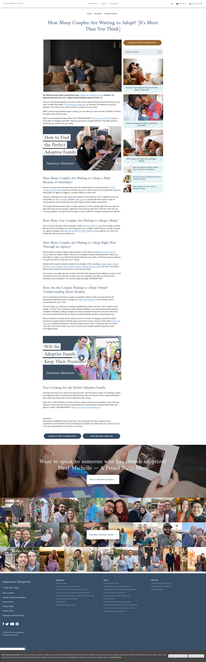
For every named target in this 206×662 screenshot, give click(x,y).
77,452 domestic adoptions (75, 104)
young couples (105, 264)
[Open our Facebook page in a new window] (3, 623)
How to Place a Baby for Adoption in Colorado (72, 590)
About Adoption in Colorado (161, 586)
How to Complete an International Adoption (119, 608)
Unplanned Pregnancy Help (65, 605)
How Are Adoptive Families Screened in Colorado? (142, 124)
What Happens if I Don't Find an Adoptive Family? (144, 187)
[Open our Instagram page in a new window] (17, 623)
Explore (114, 4)
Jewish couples (95, 266)
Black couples (68, 266)
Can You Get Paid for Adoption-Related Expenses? (73, 593)
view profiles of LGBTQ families (80, 231)
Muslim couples (81, 266)
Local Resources (157, 590)
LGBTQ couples (61, 199)
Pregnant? (93, 4)
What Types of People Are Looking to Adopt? (141, 160)
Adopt (104, 4)
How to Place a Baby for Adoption (67, 586)
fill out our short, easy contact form (86, 407)
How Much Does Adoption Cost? (114, 593)
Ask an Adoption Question (102, 479)
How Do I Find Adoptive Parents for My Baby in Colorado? (142, 89)
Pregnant (98, 14)
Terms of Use (8, 602)
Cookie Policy (8, 611)
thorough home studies (84, 299)
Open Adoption (61, 602)
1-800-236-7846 (11, 587)
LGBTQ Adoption (108, 599)
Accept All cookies (196, 656)
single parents (80, 199)
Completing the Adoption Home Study (116, 596)
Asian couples (56, 266)
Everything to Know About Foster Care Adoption (120, 605)
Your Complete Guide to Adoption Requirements (120, 590)
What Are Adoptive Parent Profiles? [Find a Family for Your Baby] (146, 168)
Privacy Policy (8, 606)
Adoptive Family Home (110, 583)
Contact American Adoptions (14, 597)
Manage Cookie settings (178, 656)
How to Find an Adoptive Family (66, 599)
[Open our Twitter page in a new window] (7, 623)
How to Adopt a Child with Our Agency (116, 586)
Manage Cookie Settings (13, 615)
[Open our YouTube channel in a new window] (12, 623)
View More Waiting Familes (101, 534)
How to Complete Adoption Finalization (117, 602)
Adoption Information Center (161, 583)
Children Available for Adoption (114, 611)
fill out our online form (102, 118)
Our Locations (8, 593)
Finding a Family (110, 14)
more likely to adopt (94, 226)
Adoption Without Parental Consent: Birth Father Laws (75, 596)
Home (89, 14)
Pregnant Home (61, 583)
